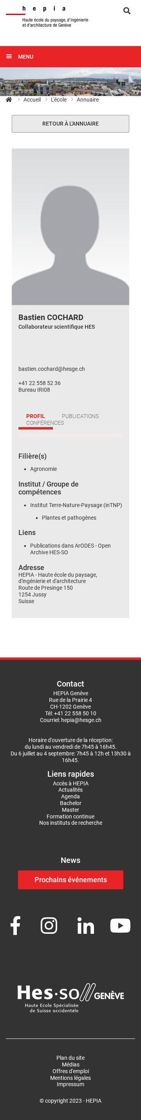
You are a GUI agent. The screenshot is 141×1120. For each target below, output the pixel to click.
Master (70, 810)
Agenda (70, 796)
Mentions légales (70, 1078)
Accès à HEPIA (71, 783)
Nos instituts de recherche (70, 823)
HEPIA (12, 99)
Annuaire (88, 99)
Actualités (70, 790)
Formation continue (70, 816)
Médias (71, 1064)
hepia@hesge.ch (81, 720)
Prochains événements (70, 880)
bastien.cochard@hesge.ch (51, 369)
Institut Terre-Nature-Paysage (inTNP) (76, 505)
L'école (59, 99)
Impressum (70, 1084)
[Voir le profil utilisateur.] (70, 226)
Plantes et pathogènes (70, 518)
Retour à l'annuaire (70, 123)
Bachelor (70, 803)
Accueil (32, 99)
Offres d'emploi (70, 1071)
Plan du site (70, 1058)
